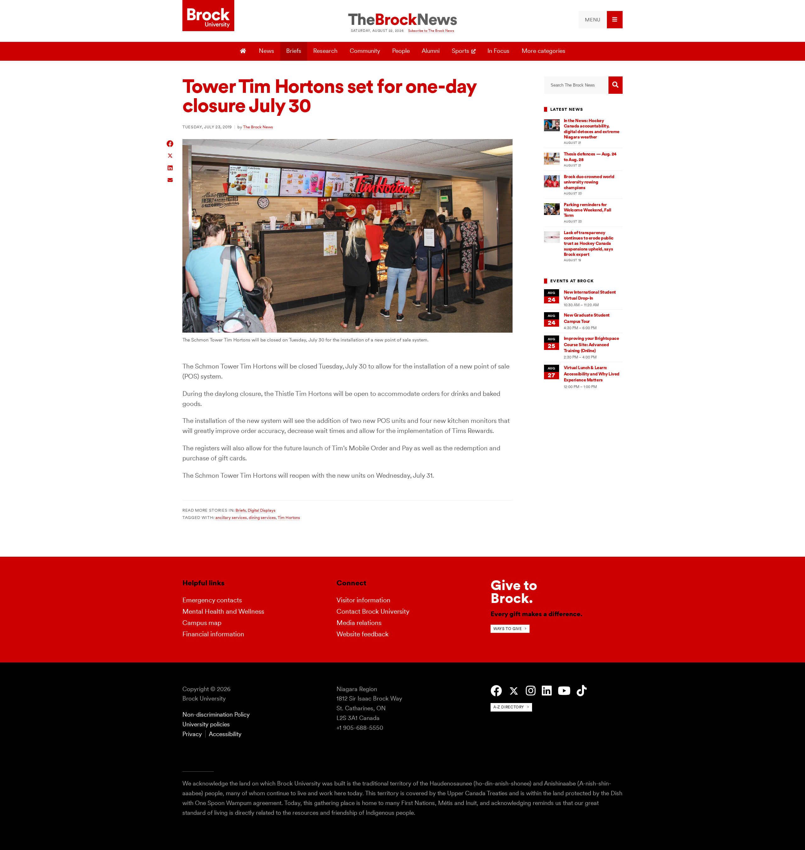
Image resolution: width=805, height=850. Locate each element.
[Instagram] (531, 691)
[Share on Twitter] (170, 155)
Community (365, 50)
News (266, 50)
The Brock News (258, 126)
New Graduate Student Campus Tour (587, 318)
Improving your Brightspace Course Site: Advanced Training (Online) (591, 344)
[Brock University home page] (208, 16)
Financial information (213, 634)
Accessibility (225, 734)
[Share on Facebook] (170, 143)
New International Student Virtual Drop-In (590, 295)
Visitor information (363, 600)
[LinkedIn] (547, 691)
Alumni (431, 50)
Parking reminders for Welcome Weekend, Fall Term (587, 210)
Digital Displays (261, 510)
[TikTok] (581, 691)
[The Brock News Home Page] (402, 20)
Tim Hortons (289, 517)
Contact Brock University (372, 611)
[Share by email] (170, 179)
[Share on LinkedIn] (170, 167)
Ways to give (507, 628)
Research (325, 50)
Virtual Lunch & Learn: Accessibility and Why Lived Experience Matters (591, 374)
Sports (460, 50)
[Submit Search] (615, 85)
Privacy (192, 734)
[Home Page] (244, 51)
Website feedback (362, 634)
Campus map (201, 623)
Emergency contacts (212, 600)
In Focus (498, 50)
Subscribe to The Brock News (431, 30)
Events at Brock (572, 281)
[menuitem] (601, 19)
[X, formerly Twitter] (513, 691)
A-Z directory (508, 707)
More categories (543, 50)
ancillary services (231, 517)
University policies (206, 724)
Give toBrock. (514, 592)
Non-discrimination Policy (216, 714)
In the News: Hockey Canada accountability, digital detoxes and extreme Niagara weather (591, 129)
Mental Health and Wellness (223, 611)
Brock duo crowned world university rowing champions (589, 182)
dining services (262, 517)
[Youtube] (564, 691)
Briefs (293, 50)
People (401, 50)
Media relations (358, 623)
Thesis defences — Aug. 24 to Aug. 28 (590, 156)
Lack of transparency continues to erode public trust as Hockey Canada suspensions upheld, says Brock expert (588, 243)
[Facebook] (496, 691)
